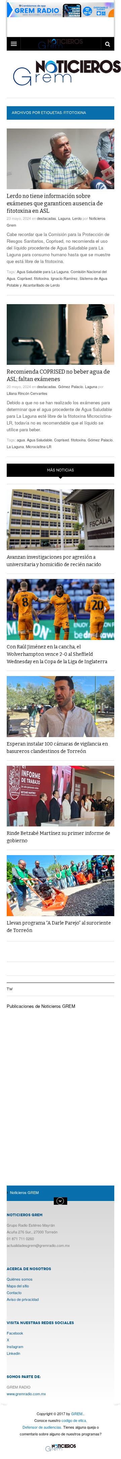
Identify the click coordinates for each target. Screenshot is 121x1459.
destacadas (46, 218)
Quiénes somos (20, 1279)
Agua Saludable (39, 439)
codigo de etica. (74, 1420)
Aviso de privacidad (23, 1299)
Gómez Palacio (70, 386)
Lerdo (77, 218)
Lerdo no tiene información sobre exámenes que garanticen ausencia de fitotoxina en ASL (55, 203)
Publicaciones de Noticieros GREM (41, 1006)
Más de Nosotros (60, 1201)
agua (21, 439)
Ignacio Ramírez (64, 278)
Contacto (14, 1292)
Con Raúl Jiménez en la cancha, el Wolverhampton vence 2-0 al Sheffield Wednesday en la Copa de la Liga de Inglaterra (57, 654)
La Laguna (15, 446)
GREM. (77, 1413)
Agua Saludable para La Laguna (43, 271)
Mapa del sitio (18, 1285)
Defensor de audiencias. (42, 1427)
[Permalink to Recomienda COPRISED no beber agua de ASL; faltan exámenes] (60, 334)
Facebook (15, 1333)
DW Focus (60, 44)
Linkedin (13, 1353)
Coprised (24, 278)
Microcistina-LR (38, 446)
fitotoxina (41, 278)
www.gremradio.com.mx (26, 1393)
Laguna (64, 218)
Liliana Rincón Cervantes (27, 393)
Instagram (15, 1346)
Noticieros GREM (60, 1448)
